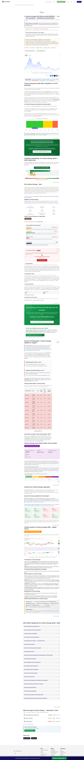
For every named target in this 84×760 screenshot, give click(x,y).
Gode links (52, 755)
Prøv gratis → (45, 134)
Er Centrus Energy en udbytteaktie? (30, 633)
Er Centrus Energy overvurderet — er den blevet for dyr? (34, 640)
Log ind (79, 1)
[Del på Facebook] (51, 76)
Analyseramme (26, 19)
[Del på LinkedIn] (53, 76)
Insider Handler (27, 80)
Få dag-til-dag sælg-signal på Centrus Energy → (42, 322)
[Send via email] (57, 76)
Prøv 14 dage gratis (61, 1)
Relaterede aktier (52, 80)
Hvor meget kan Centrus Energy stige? (31, 669)
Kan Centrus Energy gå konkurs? (30, 687)
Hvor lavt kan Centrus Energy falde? (30, 673)
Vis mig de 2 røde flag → (42, 260)
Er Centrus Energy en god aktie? (30, 658)
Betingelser (62, 751)
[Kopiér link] (59, 76)
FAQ (47, 80)
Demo (68, 1)
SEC (54, 19)
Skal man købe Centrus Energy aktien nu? (32, 626)
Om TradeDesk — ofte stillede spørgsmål (54, 752)
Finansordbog (53, 753)
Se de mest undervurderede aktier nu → (42, 151)
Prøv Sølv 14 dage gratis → (29, 730)
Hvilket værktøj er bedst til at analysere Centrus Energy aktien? (35, 698)
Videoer (42, 751)
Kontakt (61, 755)
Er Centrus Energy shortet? (29, 651)
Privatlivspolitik (62, 752)
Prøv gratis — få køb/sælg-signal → (59, 758)
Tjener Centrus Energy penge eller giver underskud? (33, 683)
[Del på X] (55, 76)
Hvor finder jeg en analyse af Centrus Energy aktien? (33, 694)
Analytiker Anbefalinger (46, 79)
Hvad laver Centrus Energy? (29, 676)
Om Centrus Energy (54, 79)
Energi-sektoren (31, 724)
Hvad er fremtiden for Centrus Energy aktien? (32, 662)
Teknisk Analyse (42, 80)
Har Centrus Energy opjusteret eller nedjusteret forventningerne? (36, 680)
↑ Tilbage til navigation (56, 138)
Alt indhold (42, 755)
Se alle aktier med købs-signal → (30, 50)
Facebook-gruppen (44, 754)
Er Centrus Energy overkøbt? (29, 644)
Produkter (42, 752)
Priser (71, 1)
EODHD (45, 19)
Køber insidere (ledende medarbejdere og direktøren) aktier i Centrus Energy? (38, 655)
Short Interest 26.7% (35, 80)
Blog (74, 1)
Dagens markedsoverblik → (41, 50)
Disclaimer (62, 754)
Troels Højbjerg (31, 19)
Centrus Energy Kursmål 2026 (36, 79)
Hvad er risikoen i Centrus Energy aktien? (31, 637)
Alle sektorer (34, 738)
